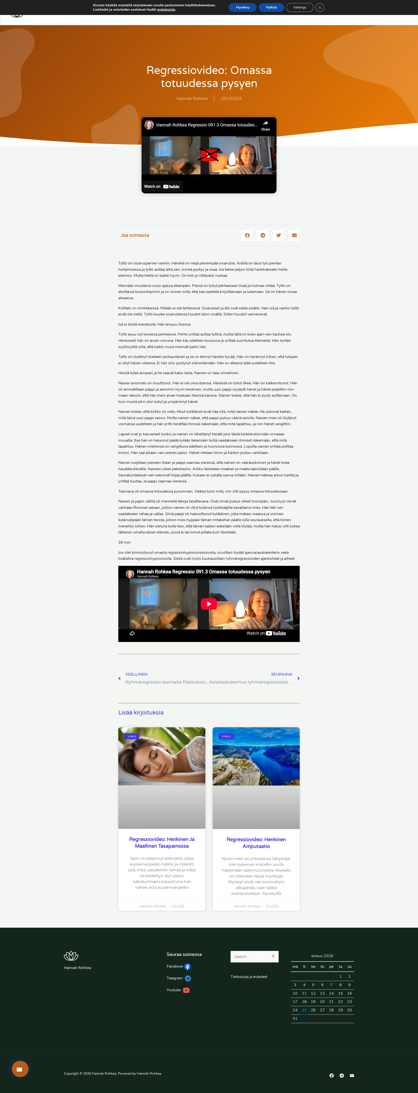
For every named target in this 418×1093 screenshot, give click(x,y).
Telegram (175, 978)
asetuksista (166, 9)
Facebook (175, 966)
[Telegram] (342, 1075)
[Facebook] (331, 1075)
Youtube (175, 990)
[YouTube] (352, 1075)
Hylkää (271, 7)
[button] (247, 235)
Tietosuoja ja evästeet (249, 976)
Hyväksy (242, 7)
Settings (299, 7)
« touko (297, 1032)
